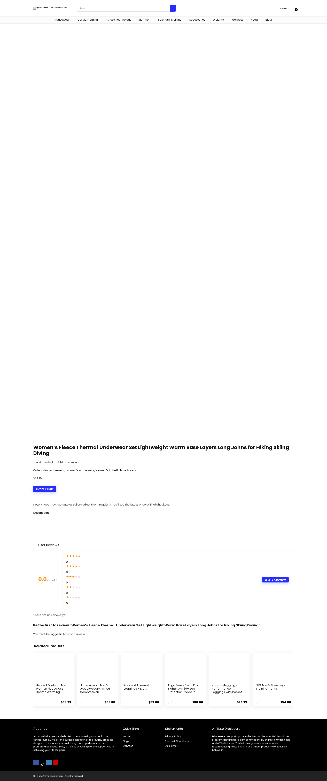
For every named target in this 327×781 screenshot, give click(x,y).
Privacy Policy (173, 736)
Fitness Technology (118, 20)
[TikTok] (42, 764)
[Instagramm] (49, 762)
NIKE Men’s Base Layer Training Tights (271, 687)
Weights (218, 20)
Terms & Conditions (177, 741)
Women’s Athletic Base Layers (116, 470)
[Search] (173, 8)
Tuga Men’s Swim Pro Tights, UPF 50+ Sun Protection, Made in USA (183, 690)
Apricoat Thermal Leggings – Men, (136, 687)
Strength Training (169, 20)
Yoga (254, 20)
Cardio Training (87, 20)
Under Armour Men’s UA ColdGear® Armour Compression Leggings (95, 690)
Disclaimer (171, 746)
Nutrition (144, 20)
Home (126, 736)
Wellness (237, 20)
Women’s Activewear (80, 470)
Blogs (268, 20)
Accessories (197, 20)
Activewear (62, 20)
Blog (125, 741)
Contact (128, 746)
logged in (56, 634)
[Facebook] (36, 762)
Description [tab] (41, 513)
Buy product (45, 489)
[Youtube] (55, 762)
